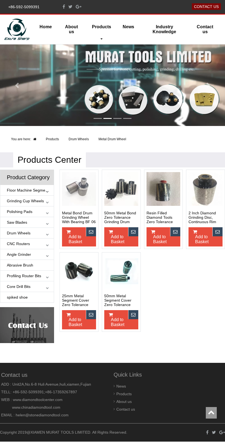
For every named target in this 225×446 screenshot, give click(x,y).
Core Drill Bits (18, 286)
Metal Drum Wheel (112, 139)
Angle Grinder (19, 254)
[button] (17, 85)
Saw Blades (17, 222)
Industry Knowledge (164, 29)
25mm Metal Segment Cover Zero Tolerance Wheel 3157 (75, 300)
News (128, 26)
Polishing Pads (19, 211)
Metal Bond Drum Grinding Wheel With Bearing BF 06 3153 (79, 218)
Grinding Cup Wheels (25, 201)
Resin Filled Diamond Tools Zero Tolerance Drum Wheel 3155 (162, 218)
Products (52, 139)
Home (46, 26)
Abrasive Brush (20, 265)
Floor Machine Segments (28, 190)
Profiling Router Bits (24, 276)
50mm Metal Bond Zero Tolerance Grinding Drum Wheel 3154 (120, 218)
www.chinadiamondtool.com (36, 407)
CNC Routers (18, 244)
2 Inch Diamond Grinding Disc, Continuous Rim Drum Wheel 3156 (204, 218)
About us (71, 29)
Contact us (206, 6)
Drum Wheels (79, 139)
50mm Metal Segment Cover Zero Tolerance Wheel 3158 (117, 300)
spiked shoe (17, 297)
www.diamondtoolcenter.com (38, 399)
